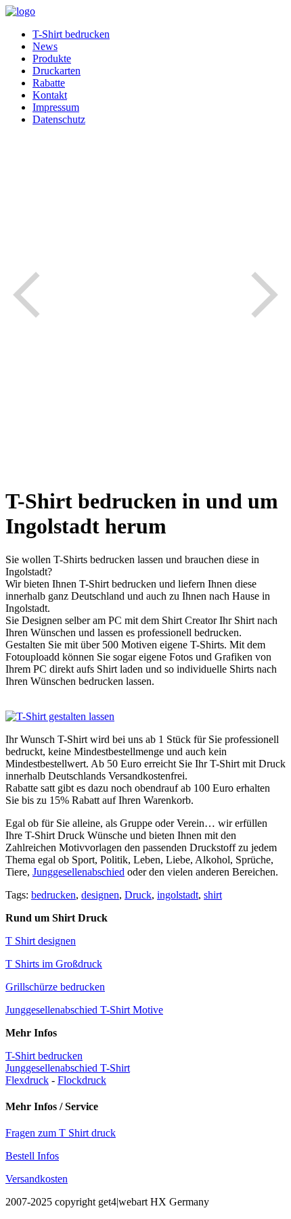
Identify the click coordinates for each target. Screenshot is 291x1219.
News (45, 46)
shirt (213, 895)
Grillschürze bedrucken (55, 987)
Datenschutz (58, 119)
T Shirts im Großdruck (53, 964)
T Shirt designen (40, 941)
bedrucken (53, 895)
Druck (138, 895)
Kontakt (49, 95)
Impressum (55, 107)
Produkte (51, 58)
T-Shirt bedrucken (71, 34)
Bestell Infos (32, 1156)
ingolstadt (177, 895)
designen (100, 895)
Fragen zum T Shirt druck (60, 1133)
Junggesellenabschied (78, 872)
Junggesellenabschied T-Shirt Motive (84, 1009)
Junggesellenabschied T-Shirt (67, 1068)
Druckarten (56, 70)
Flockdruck (82, 1080)
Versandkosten (36, 1179)
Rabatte (48, 83)
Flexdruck (27, 1080)
